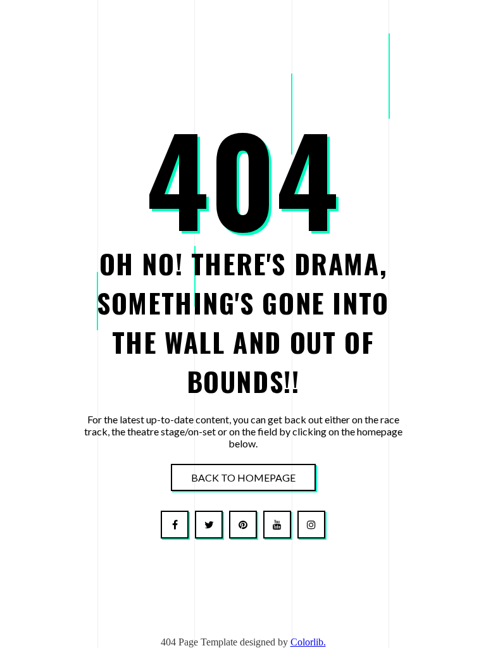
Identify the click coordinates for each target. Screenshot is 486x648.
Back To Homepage (243, 477)
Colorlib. (308, 642)
